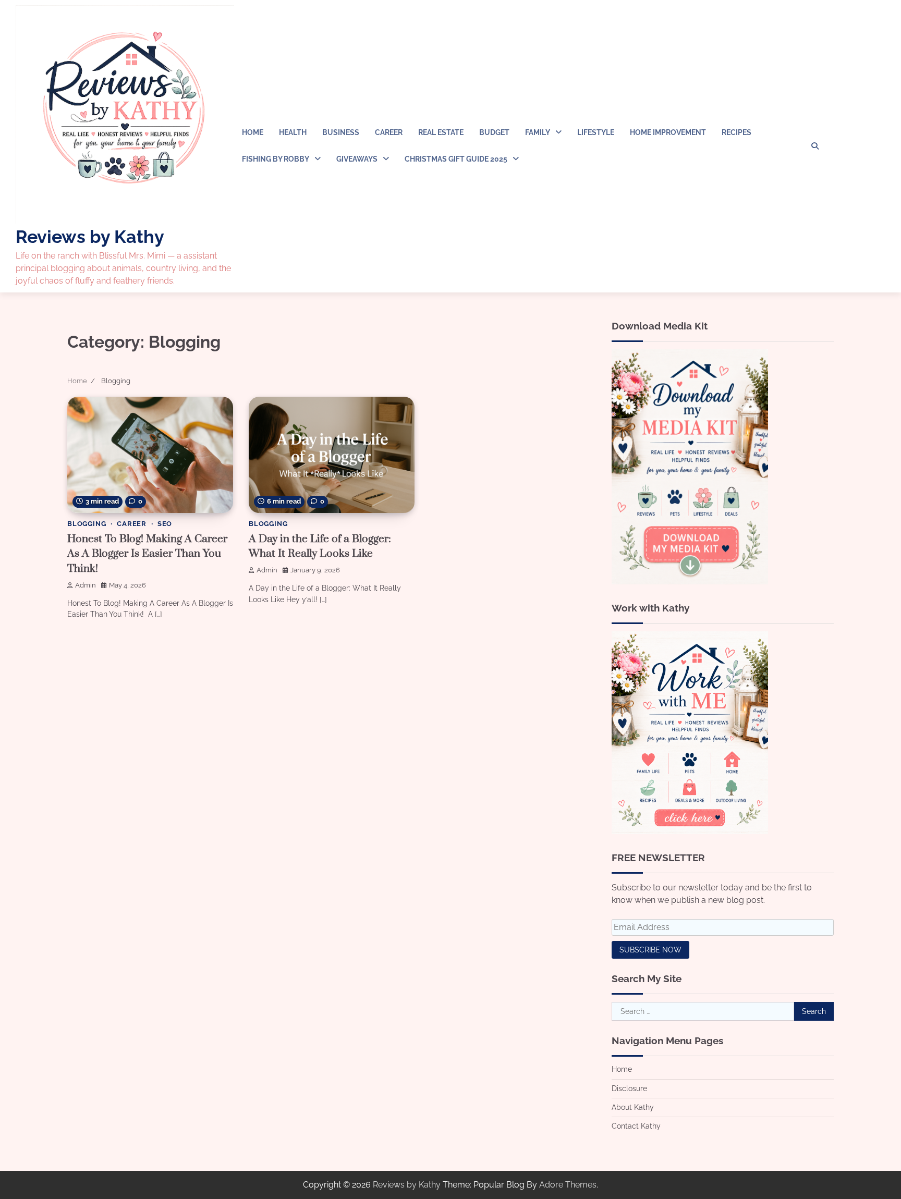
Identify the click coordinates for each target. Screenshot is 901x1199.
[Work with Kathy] (690, 831)
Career (389, 132)
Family (537, 132)
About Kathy (633, 1107)
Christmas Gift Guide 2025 (456, 159)
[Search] (815, 146)
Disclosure (629, 1088)
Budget (494, 132)
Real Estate (441, 132)
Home (252, 132)
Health (293, 132)
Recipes (736, 132)
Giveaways (357, 159)
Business (340, 132)
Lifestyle (595, 132)
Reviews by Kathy (90, 236)
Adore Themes (567, 1185)
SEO (164, 524)
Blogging (86, 524)
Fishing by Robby (275, 159)
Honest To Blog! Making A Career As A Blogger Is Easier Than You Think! (147, 554)
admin (85, 585)
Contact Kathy (636, 1126)
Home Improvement (668, 132)
